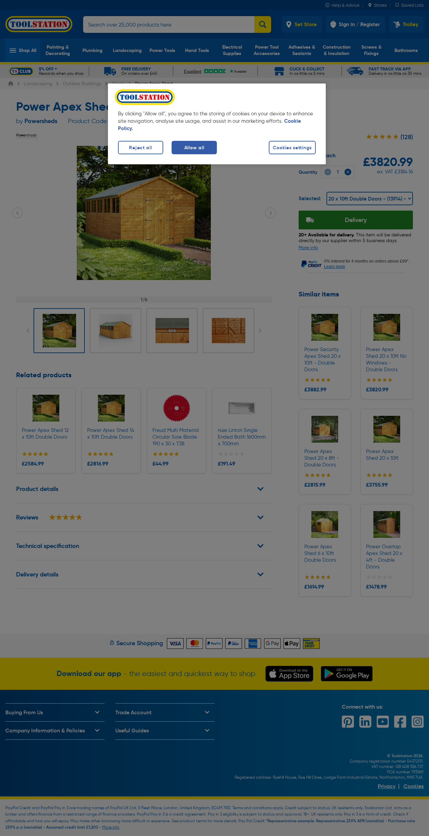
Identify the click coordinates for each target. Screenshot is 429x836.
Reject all (140, 148)
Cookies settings (292, 148)
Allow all (194, 148)
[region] (217, 123)
